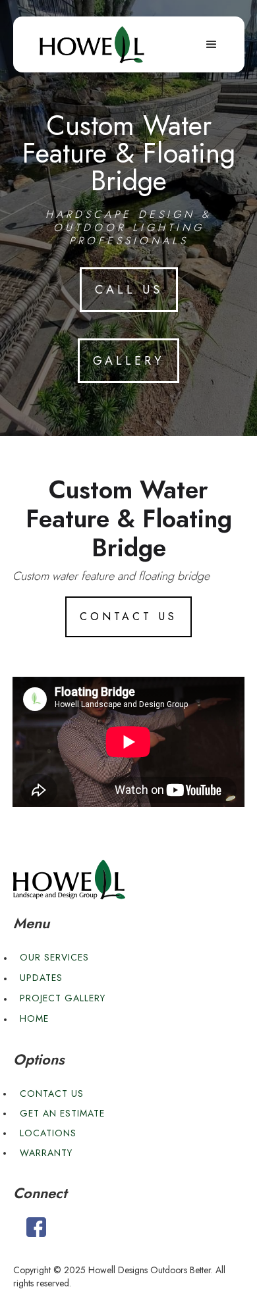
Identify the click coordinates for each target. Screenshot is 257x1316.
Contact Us (52, 1093)
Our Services (54, 957)
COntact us (128, 616)
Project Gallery (62, 998)
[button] (211, 45)
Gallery (128, 360)
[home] (92, 45)
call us (129, 289)
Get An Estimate (62, 1113)
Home (34, 1018)
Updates (41, 977)
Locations (48, 1133)
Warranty (46, 1152)
